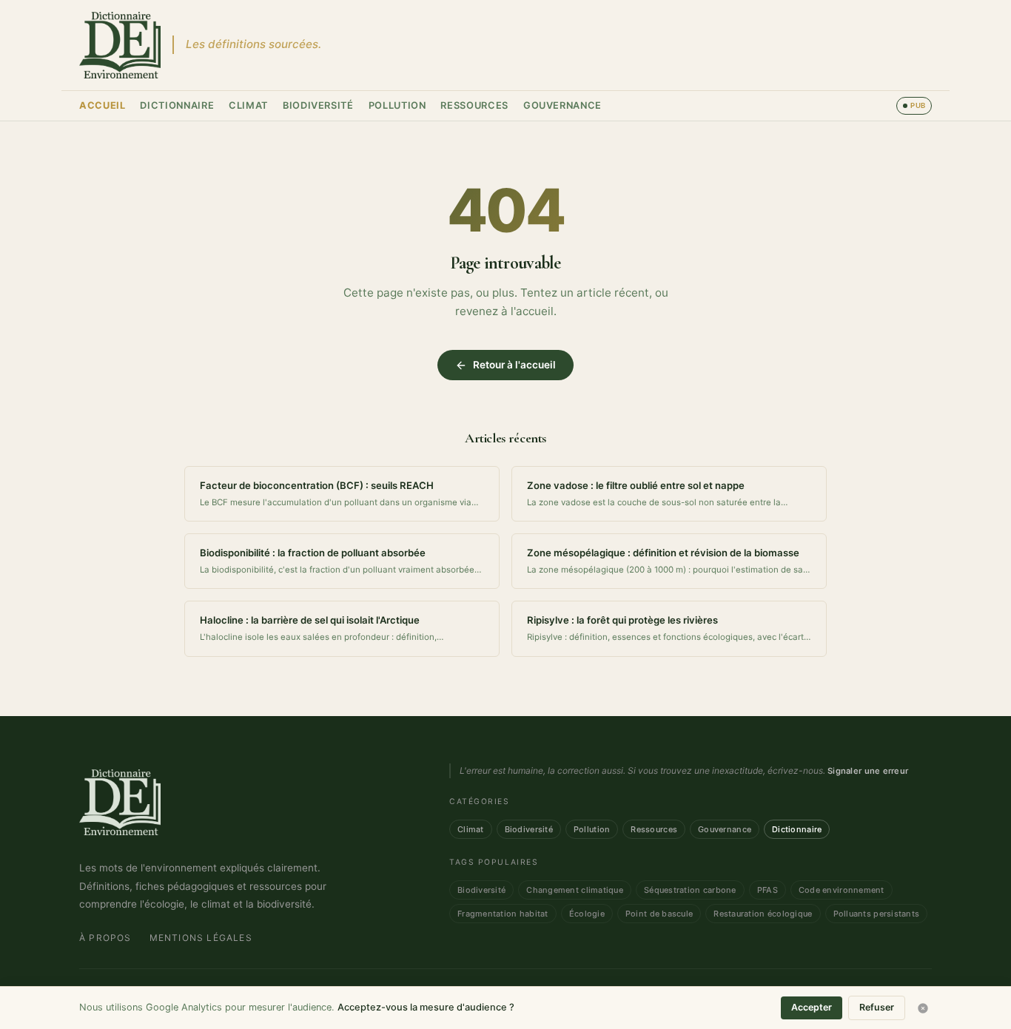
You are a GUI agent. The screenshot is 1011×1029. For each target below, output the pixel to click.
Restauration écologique (762, 913)
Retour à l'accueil (514, 365)
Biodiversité (318, 105)
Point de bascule (659, 913)
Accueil (102, 105)
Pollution (397, 105)
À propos (105, 937)
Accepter (811, 1007)
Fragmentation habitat (502, 913)
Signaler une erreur (867, 771)
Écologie (587, 913)
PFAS (767, 890)
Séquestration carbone (690, 890)
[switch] (914, 106)
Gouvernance (562, 105)
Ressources (474, 105)
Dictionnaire (177, 105)
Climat (248, 105)
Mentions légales (201, 937)
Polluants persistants (876, 913)
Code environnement (841, 890)
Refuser (876, 1007)
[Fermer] (923, 1008)
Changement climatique (574, 890)
